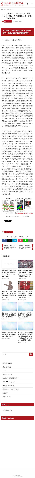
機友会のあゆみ (7, 363)
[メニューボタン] (32, 3)
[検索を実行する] (31, 354)
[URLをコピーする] (30, 240)
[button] (4, 240)
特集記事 (5, 393)
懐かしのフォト (7, 374)
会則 (4, 370)
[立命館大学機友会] (12, 3)
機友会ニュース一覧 (9, 385)
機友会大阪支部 (7, 410)
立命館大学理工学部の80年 (11, 378)
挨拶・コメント (7, 21)
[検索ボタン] (27, 3)
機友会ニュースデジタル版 (10, 389)
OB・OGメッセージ (9, 382)
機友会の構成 (7, 367)
